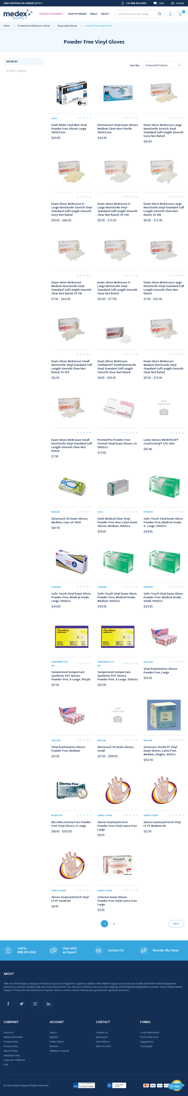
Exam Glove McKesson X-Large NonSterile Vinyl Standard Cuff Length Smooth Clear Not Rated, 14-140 (117, 209)
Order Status (57, 1042)
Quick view (71, 93)
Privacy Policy (11, 1046)
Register (54, 1037)
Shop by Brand (77, 14)
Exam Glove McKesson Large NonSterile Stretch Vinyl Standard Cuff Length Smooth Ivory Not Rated (163, 130)
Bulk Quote (102, 1037)
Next (176, 924)
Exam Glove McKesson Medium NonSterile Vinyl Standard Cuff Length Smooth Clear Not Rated (163, 367)
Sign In (53, 1032)
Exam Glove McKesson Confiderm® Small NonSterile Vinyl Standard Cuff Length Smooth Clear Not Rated (116, 367)
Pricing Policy (11, 1042)
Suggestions (146, 1042)
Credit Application (149, 1032)
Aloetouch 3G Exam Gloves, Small (115, 749)
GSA (6, 1064)
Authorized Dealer (13, 1037)
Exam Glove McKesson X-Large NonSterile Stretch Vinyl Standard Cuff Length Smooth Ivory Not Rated (71, 209)
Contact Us (102, 1032)
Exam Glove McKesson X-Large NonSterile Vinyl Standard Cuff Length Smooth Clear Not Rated (117, 288)
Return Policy (10, 1051)
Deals (93, 14)
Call (136, 3)
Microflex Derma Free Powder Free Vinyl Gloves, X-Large (71, 824)
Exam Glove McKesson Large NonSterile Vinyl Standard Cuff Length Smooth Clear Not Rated (164, 288)
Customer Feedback (14, 1060)
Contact (180, 3)
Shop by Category (51, 14)
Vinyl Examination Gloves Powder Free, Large (160, 670)
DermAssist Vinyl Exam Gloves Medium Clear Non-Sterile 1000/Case (117, 128)
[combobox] (138, 14)
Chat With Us (103, 1042)
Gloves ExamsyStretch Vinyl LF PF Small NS (70, 899)
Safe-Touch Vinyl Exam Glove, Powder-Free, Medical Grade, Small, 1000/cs (163, 597)
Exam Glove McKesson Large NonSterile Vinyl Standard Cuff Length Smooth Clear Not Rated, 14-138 (164, 209)
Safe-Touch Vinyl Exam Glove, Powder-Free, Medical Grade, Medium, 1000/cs (117, 597)
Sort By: (135, 65)
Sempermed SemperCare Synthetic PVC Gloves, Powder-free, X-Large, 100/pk (70, 675)
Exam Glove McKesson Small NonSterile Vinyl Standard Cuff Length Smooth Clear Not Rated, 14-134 (71, 367)
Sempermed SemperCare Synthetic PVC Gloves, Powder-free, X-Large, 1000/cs (117, 675)
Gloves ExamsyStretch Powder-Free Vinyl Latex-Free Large (117, 826)
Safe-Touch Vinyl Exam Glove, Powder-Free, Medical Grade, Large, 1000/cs (71, 597)
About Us (9, 1032)
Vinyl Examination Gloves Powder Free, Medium (68, 749)
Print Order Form (149, 1037)
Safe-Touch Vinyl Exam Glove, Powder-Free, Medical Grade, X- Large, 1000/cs (163, 522)
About (105, 14)
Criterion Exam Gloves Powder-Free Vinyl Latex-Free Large (117, 900)
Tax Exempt (146, 1046)
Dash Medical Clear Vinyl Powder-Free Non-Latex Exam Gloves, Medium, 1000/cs (117, 522)
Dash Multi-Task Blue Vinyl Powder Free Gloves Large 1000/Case (69, 128)
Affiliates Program (59, 1051)
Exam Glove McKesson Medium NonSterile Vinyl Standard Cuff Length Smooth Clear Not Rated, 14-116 (71, 288)
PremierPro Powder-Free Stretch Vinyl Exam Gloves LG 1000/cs (117, 443)
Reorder (54, 1046)
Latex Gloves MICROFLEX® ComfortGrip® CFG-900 (161, 442)
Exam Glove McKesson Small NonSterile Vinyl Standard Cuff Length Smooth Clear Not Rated (71, 445)
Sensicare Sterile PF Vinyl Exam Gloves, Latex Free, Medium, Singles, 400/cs (160, 750)
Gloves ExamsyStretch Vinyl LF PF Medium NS (162, 824)
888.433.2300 (103, 1046)
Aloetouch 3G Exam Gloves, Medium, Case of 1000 (69, 520)
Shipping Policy (12, 1055)
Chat (161, 3)
